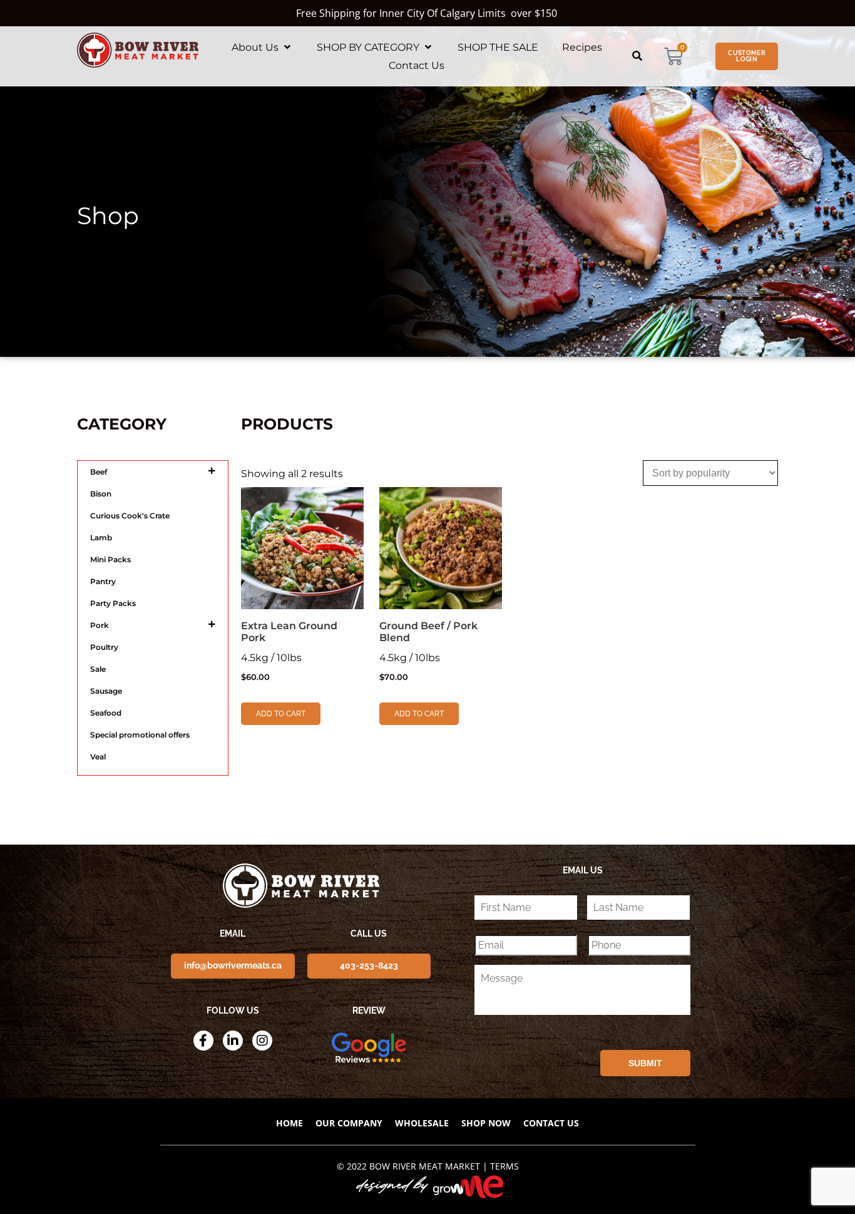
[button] (262, 47)
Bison (100, 493)
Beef (98, 471)
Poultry (104, 647)
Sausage (106, 691)
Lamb (101, 537)
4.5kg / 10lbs (289, 651)
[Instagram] (262, 1041)
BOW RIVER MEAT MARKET (424, 1166)
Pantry (103, 581)
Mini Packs (110, 559)
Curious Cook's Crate (130, 515)
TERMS (504, 1166)
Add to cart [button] (280, 713)
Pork (99, 625)
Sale (98, 669)
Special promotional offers (140, 734)
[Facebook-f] (203, 1041)
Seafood (105, 713)
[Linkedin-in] (233, 1041)
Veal (98, 756)
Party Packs (113, 603)
